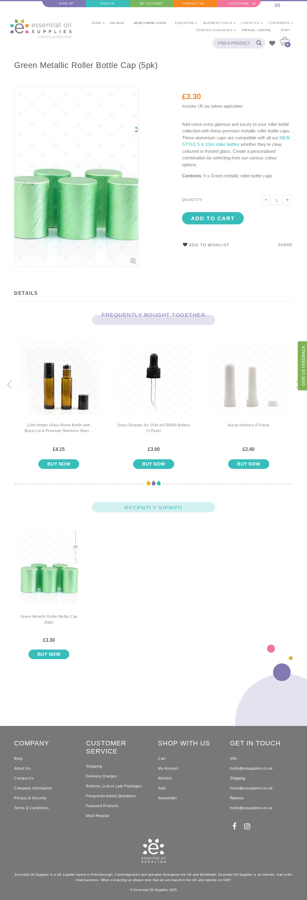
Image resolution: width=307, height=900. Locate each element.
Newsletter (167, 798)
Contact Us (193, 3)
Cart (161, 758)
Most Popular (97, 816)
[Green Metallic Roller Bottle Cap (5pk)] (49, 571)
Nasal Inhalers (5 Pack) (249, 425)
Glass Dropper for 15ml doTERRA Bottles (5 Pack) (154, 428)
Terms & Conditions (31, 808)
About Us (22, 768)
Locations (239, 3)
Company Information (33, 788)
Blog (18, 758)
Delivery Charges (101, 776)
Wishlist (165, 778)
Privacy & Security (30, 798)
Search (257, 43)
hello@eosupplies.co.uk (285, 3)
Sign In (107, 3)
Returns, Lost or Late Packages (114, 786)
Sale (162, 788)
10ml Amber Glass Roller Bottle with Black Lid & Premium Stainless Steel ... (59, 428)
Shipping (94, 766)
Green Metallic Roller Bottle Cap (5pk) (86, 65)
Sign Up (66, 3)
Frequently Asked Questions (111, 796)
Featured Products (102, 806)
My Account (151, 3)
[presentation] (9, 385)
